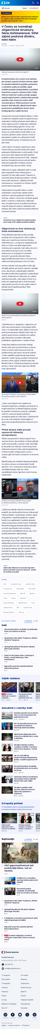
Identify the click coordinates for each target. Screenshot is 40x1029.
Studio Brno (25, 983)
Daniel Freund (28, 607)
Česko (5, 598)
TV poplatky (6, 983)
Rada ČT (24, 992)
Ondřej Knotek (7, 607)
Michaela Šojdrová (9, 612)
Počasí (4, 996)
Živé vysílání (6, 979)
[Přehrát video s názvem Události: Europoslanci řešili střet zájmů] (20, 59)
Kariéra (23, 996)
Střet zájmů (31, 589)
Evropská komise (16, 584)
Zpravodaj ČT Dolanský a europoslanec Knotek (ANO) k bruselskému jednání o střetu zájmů (19, 395)
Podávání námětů (27, 1000)
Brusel (13, 598)
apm (5, 44)
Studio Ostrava (26, 987)
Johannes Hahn (30, 584)
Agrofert (32, 593)
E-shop (4, 1000)
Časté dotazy (25, 1004)
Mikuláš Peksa (23, 603)
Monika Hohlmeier (8, 603)
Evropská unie (7, 589)
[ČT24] (6, 3)
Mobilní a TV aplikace (9, 1004)
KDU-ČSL (21, 612)
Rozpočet (23, 598)
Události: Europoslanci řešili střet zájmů (14, 72)
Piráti (33, 603)
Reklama (24, 979)
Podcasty (5, 992)
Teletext (5, 987)
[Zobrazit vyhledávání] (33, 3)
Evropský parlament (9, 593)
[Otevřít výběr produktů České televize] (37, 3)
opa (3, 44)
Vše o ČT (4, 1008)
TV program (6, 975)
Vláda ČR (22, 593)
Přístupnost (26, 1025)
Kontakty (24, 1008)
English (4, 1025)
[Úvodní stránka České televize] (10, 952)
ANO (18, 607)
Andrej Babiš (20, 589)
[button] (20, 59)
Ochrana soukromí (14, 1025)
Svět (4, 584)
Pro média (24, 975)
